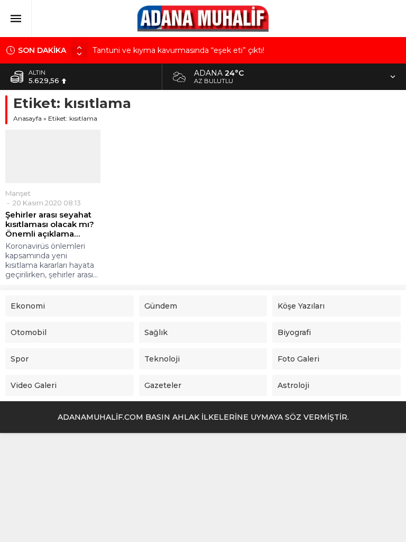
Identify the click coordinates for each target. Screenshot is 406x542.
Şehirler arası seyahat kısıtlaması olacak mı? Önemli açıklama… (49, 224)
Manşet (18, 193)
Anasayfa (27, 118)
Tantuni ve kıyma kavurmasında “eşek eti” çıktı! (178, 50)
